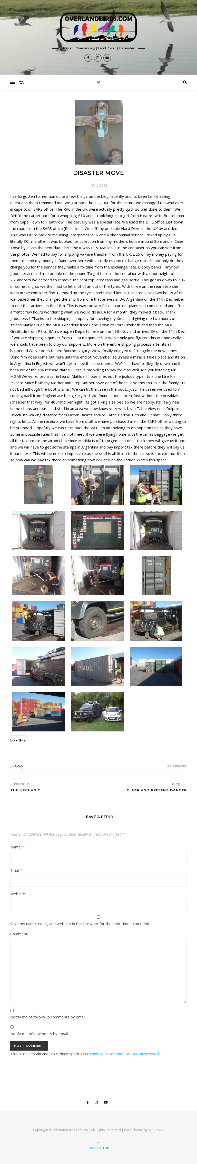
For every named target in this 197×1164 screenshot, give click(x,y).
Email (16, 870)
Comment (18, 933)
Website (17, 893)
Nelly (19, 766)
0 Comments (177, 766)
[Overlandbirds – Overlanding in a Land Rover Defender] (98, 27)
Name (17, 846)
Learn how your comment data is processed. (120, 1053)
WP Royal (156, 1129)
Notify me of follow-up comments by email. (48, 1016)
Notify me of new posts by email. (39, 1033)
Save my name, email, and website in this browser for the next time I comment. (80, 923)
